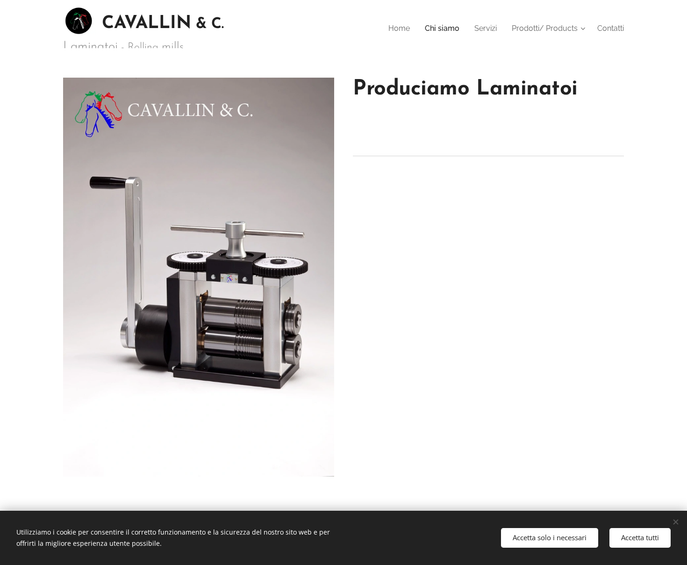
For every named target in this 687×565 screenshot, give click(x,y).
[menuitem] (401, 28)
